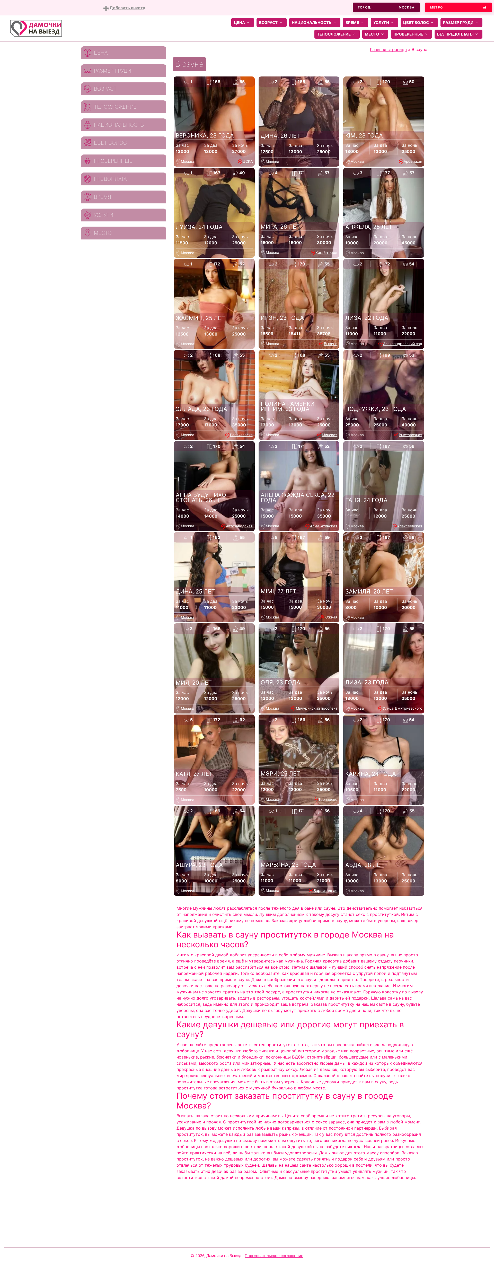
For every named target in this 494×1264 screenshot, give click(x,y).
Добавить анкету (127, 7)
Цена (239, 22)
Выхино (330, 343)
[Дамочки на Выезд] (36, 27)
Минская (329, 435)
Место (372, 34)
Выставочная (410, 435)
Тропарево (327, 799)
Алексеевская (409, 526)
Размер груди (458, 22)
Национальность (311, 22)
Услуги (381, 22)
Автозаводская (239, 526)
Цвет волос (416, 22)
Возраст (268, 22)
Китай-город (326, 252)
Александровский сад (402, 343)
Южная (330, 617)
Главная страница (388, 49)
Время (352, 22)
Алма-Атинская (323, 526)
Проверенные (408, 34)
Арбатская (413, 161)
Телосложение (334, 34)
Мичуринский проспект (316, 708)
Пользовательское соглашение (274, 1255)
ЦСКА (248, 161)
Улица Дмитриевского (402, 708)
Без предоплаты (455, 34)
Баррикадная (325, 890)
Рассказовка (241, 435)
